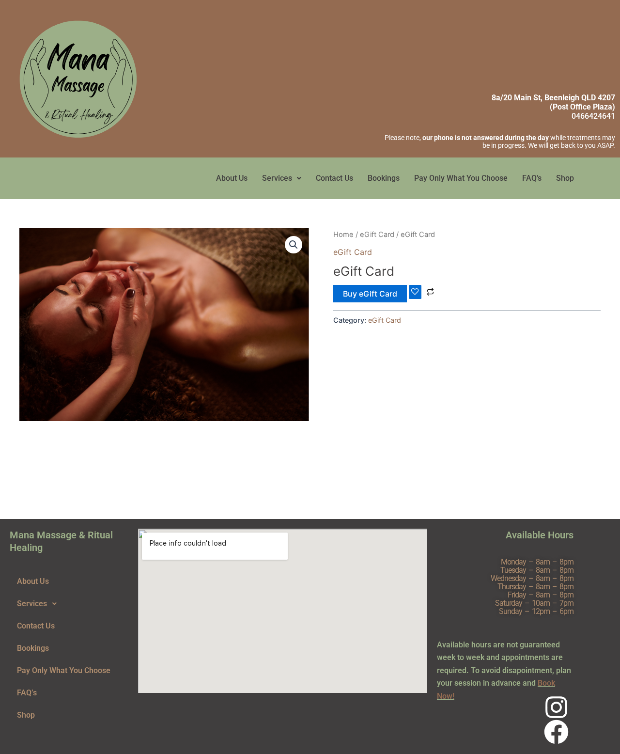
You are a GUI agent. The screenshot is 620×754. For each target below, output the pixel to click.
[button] (282, 178)
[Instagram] (556, 707)
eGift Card (377, 234)
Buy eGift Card (370, 293)
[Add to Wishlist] (415, 292)
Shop (565, 178)
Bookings (384, 178)
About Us (232, 178)
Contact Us (334, 178)
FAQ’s (532, 178)
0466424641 (593, 116)
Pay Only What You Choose (461, 178)
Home (343, 234)
